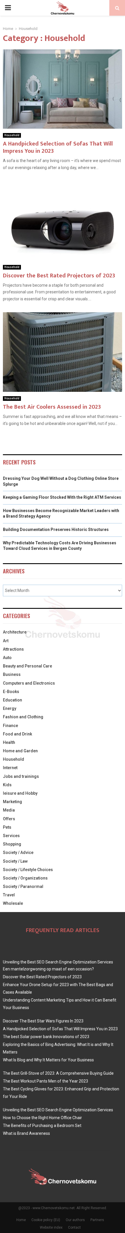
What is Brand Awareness (26, 1133)
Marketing (12, 801)
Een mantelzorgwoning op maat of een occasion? (48, 969)
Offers (9, 818)
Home (21, 1220)
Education (12, 700)
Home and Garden (20, 751)
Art (5, 640)
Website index (51, 1227)
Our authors (75, 1220)
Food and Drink (17, 734)
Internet (10, 767)
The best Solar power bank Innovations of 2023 (46, 1036)
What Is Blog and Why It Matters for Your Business (48, 1060)
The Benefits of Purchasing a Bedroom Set (42, 1125)
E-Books (11, 691)
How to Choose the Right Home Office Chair (42, 1117)
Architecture (14, 632)
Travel (9, 895)
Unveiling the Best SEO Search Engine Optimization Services (58, 962)
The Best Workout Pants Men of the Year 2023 (45, 1081)
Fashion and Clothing (23, 717)
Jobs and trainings (21, 776)
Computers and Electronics (29, 683)
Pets (7, 827)
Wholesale (13, 903)
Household (11, 135)
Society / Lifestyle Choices (28, 869)
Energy (9, 708)
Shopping (12, 844)
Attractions (13, 649)
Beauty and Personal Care (27, 666)
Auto (7, 657)
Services (11, 835)
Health (9, 742)
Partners (97, 1220)
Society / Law (15, 861)
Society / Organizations (25, 878)
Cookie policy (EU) (45, 1220)
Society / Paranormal (23, 886)
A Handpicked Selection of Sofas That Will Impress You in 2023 (58, 147)
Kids (7, 784)
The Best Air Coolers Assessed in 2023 (52, 407)
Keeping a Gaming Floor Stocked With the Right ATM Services (62, 497)
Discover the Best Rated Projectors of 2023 (59, 276)
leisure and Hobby (20, 793)
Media (9, 810)
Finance (10, 725)
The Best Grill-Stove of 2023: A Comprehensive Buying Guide (58, 1073)
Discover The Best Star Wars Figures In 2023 (43, 1021)
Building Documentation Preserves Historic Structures (56, 529)
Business (12, 674)
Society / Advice (18, 852)
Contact (74, 1227)
